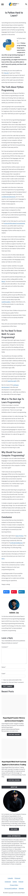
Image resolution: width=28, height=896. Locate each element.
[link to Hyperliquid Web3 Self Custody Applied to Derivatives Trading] (14, 749)
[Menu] (2, 4)
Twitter (14, 881)
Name (4, 667)
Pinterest (17, 878)
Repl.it (3, 281)
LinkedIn (10, 878)
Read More (14, 829)
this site (6, 73)
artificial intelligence (16, 543)
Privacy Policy (14, 885)
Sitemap (21, 888)
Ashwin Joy (14, 613)
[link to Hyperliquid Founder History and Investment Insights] (14, 705)
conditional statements (8, 196)
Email (4, 673)
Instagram (8, 881)
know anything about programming (14, 223)
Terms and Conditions (10, 888)
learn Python (19, 536)
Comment (5, 647)
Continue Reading (14, 734)
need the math (12, 381)
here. (3, 558)
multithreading (6, 302)
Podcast (21, 881)
